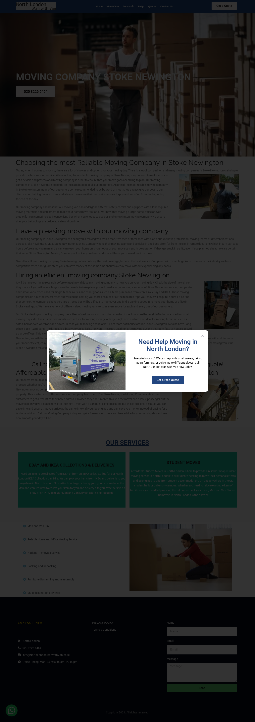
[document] (127, 361)
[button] (202, 335)
